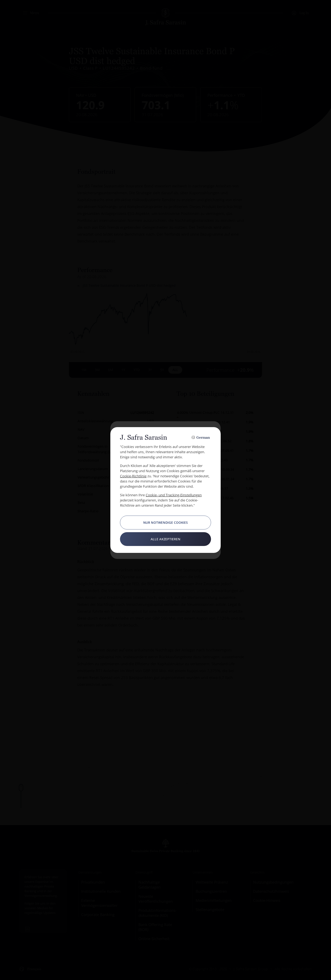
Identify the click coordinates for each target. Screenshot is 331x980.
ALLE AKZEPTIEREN (165, 539)
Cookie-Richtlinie (133, 476)
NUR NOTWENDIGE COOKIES (165, 522)
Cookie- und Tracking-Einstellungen (174, 495)
